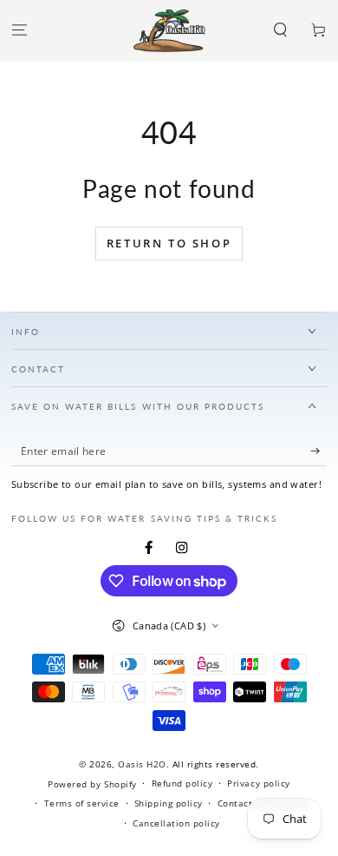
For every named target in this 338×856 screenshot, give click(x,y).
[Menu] (19, 30)
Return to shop (169, 243)
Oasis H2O (142, 764)
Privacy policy (258, 783)
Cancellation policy (176, 823)
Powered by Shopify (92, 784)
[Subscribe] (319, 451)
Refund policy (182, 783)
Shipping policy (168, 803)
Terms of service (82, 803)
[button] (281, 30)
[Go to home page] (169, 30)
